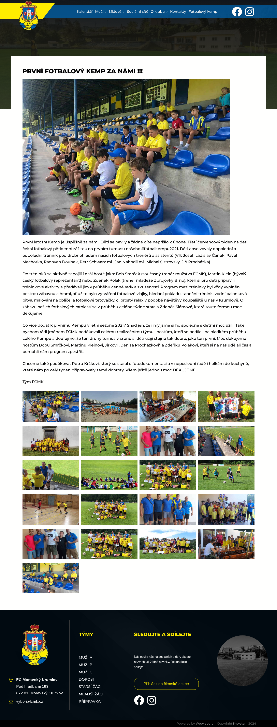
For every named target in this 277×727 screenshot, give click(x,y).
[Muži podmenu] (105, 12)
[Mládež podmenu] (123, 12)
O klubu (158, 12)
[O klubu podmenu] (167, 12)
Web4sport (204, 723)
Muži (99, 12)
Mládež (115, 12)
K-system (240, 723)
